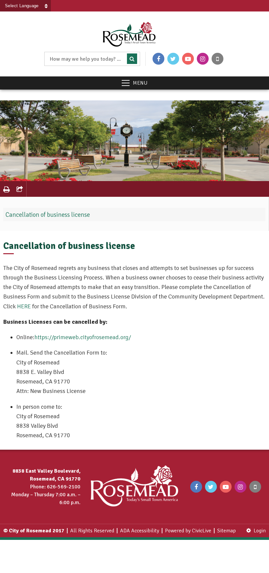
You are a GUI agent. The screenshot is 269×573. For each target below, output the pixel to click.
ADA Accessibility (139, 530)
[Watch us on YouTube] (188, 59)
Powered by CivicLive (188, 530)
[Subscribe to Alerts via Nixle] (217, 59)
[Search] (132, 58)
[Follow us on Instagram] (203, 59)
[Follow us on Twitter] (173, 59)
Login (260, 530)
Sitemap (226, 530)
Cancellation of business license (48, 215)
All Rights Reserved (92, 530)
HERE (24, 306)
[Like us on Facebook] (158, 59)
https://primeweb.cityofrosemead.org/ (82, 337)
